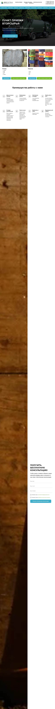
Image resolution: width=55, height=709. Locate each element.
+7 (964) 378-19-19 (50, 1)
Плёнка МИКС (27, 7)
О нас (26, 3)
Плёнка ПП (16, 7)
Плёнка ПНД (21, 7)
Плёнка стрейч (4, 7)
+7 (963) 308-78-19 (50, 2)
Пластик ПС (45, 7)
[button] (10, 194)
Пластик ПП (40, 7)
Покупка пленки (18, 2)
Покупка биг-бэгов (38, 2)
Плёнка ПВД (10, 7)
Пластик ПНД (33, 7)
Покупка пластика (28, 2)
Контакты (31, 3)
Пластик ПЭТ (51, 7)
